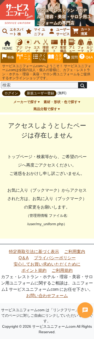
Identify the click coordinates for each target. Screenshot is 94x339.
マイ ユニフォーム (34, 32)
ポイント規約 (33, 270)
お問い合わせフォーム (47, 295)
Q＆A (24, 258)
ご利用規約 (62, 270)
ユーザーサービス (63, 32)
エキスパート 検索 (11, 32)
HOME (7, 48)
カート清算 (86, 31)
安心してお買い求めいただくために (47, 264)
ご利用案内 (74, 251)
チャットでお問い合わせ (85, 310)
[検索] (82, 85)
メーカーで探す (25, 102)
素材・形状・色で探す (61, 102)
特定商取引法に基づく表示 (34, 251)
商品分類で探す (45, 109)
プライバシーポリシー (55, 258)
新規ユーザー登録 (40, 93)
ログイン (11, 93)
